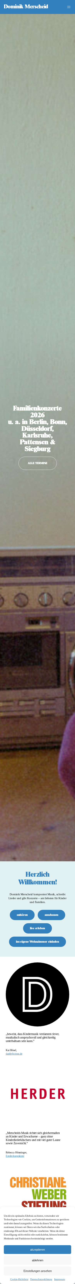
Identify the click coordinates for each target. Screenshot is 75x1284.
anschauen (51, 915)
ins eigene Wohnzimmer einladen (37, 941)
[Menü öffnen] (69, 7)
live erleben (37, 928)
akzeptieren (37, 1249)
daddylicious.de (14, 1053)
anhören (22, 915)
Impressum (59, 1279)
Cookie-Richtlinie (19, 1279)
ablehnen (37, 1260)
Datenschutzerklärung (41, 1279)
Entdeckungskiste (15, 1156)
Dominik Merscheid (26, 6)
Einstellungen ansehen (37, 1271)
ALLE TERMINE (37, 463)
